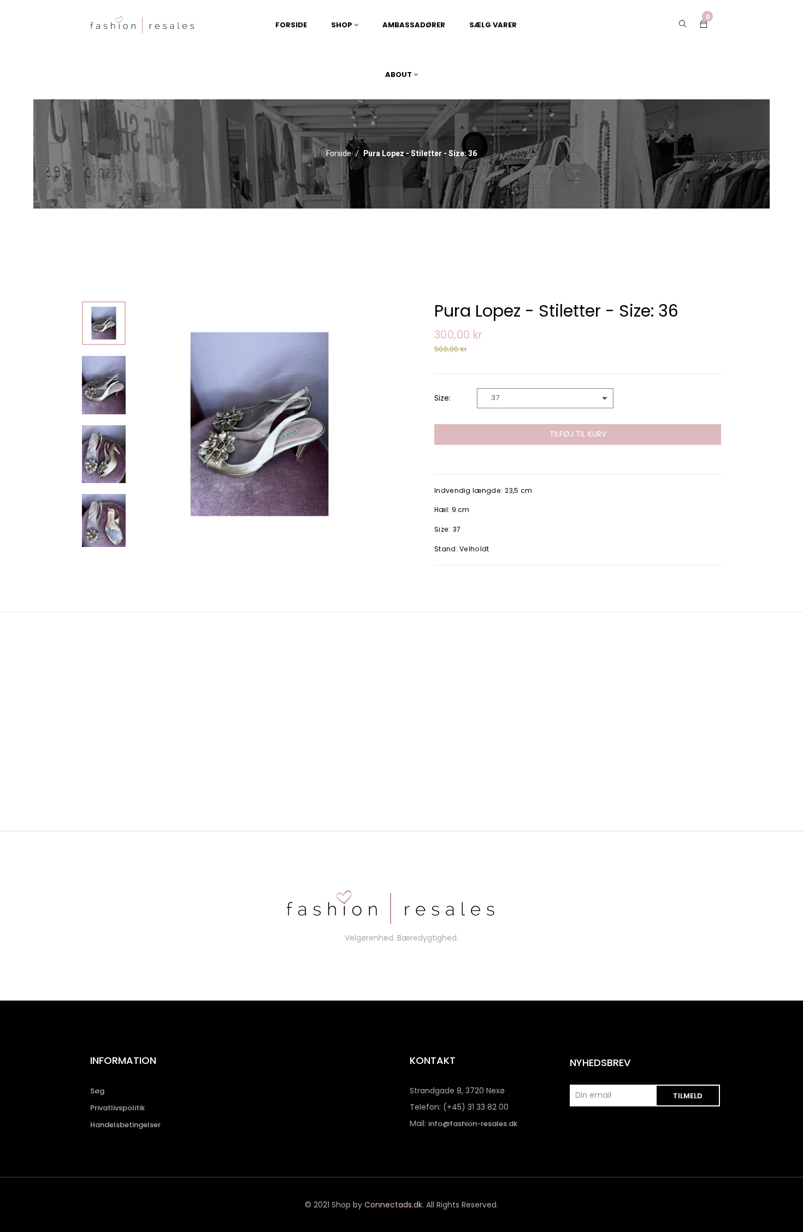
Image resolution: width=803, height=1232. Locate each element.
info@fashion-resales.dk (472, 1123)
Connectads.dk (393, 1204)
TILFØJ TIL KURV (578, 433)
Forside (338, 153)
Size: (442, 397)
